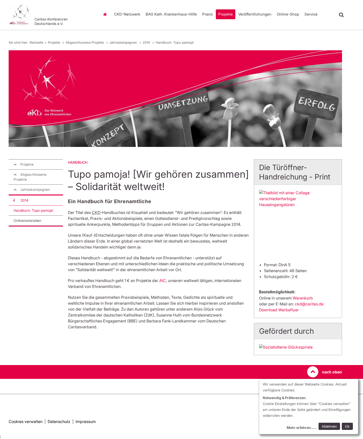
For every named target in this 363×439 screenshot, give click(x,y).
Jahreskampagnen (123, 42)
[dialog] (308, 406)
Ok (347, 426)
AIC (162, 280)
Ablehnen (329, 426)
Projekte (225, 14)
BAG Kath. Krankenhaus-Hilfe (171, 14)
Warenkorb (303, 298)
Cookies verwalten (25, 421)
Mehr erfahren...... (302, 427)
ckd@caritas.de (309, 303)
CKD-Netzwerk (127, 14)
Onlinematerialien (27, 220)
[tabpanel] (175, 98)
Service (311, 14)
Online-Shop (288, 14)
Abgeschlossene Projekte (85, 42)
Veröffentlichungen (254, 14)
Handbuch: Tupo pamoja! (175, 42)
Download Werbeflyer (279, 309)
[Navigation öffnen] (14, 200)
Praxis (207, 14)
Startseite (106, 14)
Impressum (86, 421)
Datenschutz (59, 421)
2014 (147, 42)
